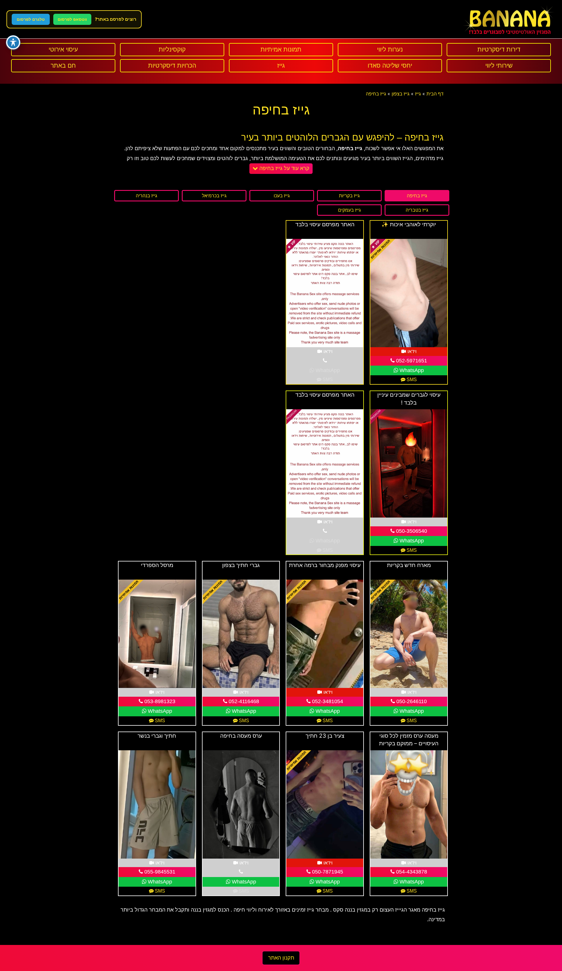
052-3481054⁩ (327, 701)
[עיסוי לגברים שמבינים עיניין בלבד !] (408, 463)
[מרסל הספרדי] (157, 634)
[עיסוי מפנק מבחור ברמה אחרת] (324, 634)
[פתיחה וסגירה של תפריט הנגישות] (13, 42)
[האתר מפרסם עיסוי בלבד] (324, 293)
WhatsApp (411, 370)
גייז (418, 93)
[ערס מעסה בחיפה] (241, 804)
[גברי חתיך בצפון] (241, 634)
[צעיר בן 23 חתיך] (324, 804)
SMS (411, 379)
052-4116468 (243, 701)
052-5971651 (411, 361)
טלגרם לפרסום (31, 19)
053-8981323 (159, 701)
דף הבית (434, 93)
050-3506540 (411, 531)
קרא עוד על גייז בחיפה (283, 168)
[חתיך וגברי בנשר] (157, 804)
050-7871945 (327, 872)
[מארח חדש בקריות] (408, 634)
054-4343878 (411, 872)
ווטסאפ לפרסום (72, 19)
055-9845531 (159, 872)
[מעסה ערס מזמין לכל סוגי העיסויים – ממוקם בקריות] (408, 804)
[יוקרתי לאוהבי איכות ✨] (408, 293)
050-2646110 (411, 701)
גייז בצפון (400, 93)
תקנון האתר (281, 958)
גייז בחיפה (376, 93)
